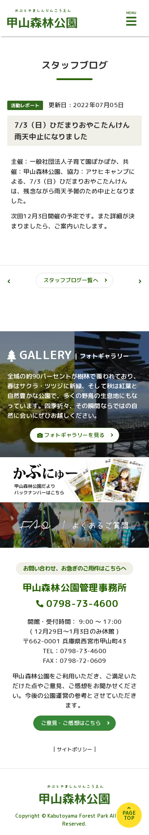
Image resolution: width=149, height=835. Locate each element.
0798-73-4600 (82, 603)
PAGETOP (129, 815)
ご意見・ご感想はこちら (71, 723)
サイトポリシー (75, 749)
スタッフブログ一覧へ (70, 280)
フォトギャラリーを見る (74, 435)
